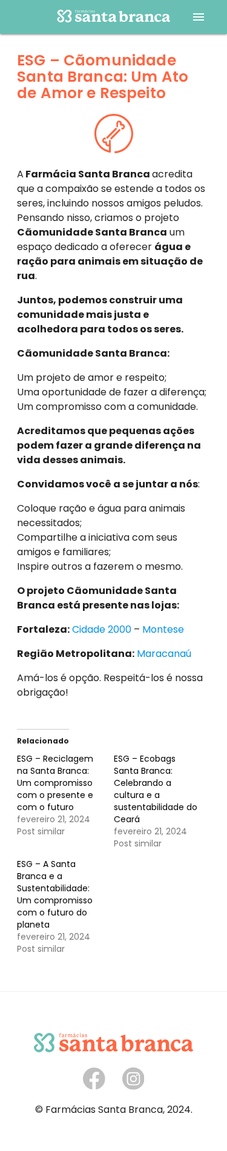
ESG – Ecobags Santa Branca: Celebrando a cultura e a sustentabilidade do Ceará (155, 789)
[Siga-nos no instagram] (133, 1086)
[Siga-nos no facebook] (94, 1086)
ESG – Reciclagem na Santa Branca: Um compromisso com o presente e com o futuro (55, 783)
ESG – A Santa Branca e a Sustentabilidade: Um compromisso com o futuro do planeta (55, 894)
